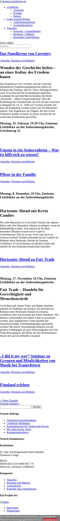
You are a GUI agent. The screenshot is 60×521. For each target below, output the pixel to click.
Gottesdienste (14, 485)
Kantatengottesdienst (17, 432)
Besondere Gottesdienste (26, 37)
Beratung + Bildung (23, 34)
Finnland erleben (14, 385)
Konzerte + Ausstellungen (27, 31)
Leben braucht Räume (18, 19)
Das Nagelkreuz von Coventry (25, 53)
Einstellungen (50, 519)
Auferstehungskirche (24, 22)
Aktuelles (12, 28)
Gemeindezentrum (23, 25)
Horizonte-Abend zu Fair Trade (27, 259)
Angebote (18, 10)
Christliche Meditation (18, 423)
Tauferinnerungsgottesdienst (21, 420)
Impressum (12, 507)
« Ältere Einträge (9, 400)
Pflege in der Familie (18, 174)
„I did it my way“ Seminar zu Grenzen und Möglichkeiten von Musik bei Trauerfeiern (27, 360)
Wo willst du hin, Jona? (19, 429)
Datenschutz (13, 510)
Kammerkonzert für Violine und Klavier (28, 426)
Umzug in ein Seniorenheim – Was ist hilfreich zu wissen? (29, 152)
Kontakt (17, 13)
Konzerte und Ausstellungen (21, 488)
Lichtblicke (12, 7)
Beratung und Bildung (23, 60)
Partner (17, 16)
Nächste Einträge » (10, 403)
